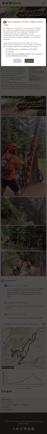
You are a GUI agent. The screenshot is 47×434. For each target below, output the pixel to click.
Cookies (11, 51)
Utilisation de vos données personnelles (22, 49)
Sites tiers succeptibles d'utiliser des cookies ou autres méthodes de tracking (24, 55)
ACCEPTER (29, 61)
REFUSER (17, 61)
